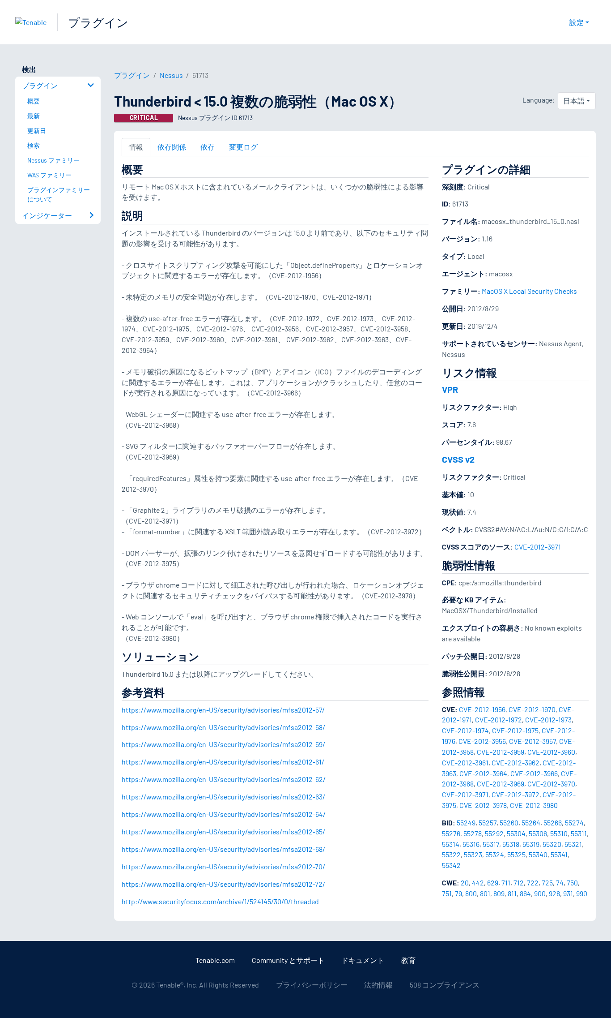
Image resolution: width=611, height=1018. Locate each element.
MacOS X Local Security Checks (529, 291)
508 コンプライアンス (444, 984)
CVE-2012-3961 (465, 762)
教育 (408, 960)
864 (525, 893)
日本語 (574, 100)
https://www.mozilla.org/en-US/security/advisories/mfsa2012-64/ (224, 814)
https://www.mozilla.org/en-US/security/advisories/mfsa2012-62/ (224, 779)
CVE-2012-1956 (482, 709)
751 (447, 893)
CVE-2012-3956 (482, 741)
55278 (472, 833)
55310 (559, 833)
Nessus (171, 75)
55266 (552, 822)
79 (458, 893)
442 (478, 882)
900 (540, 893)
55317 (491, 844)
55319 (530, 844)
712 (518, 882)
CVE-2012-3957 (532, 741)
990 (581, 893)
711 (505, 882)
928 (554, 893)
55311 (579, 833)
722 (533, 882)
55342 (451, 865)
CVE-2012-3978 (483, 805)
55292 (494, 833)
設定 (576, 22)
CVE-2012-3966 (534, 773)
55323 (473, 854)
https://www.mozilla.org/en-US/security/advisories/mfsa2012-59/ (223, 744)
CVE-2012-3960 (551, 751)
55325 (516, 854)
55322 (451, 854)
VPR (450, 389)
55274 (574, 822)
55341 (559, 854)
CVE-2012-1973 (548, 719)
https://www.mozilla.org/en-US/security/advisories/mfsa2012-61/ (223, 761)
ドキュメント (362, 960)
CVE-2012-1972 (498, 719)
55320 (552, 844)
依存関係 (171, 146)
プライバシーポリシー (312, 984)
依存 (207, 146)
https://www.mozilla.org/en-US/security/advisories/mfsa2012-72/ (223, 884)
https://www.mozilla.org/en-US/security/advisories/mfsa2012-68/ (223, 849)
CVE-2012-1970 (532, 709)
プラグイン (98, 22)
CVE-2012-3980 (534, 805)
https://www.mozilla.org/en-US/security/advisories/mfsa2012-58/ (223, 727)
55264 (531, 822)
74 (560, 882)
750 (572, 882)
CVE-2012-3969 (500, 783)
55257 (487, 822)
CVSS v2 (458, 459)
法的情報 (378, 984)
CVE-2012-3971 (537, 546)
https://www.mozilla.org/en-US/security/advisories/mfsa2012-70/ (223, 866)
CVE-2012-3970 (551, 783)
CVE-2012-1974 (465, 730)
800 (471, 893)
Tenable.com (215, 960)
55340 (538, 854)
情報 (136, 146)
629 (492, 882)
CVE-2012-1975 (515, 730)
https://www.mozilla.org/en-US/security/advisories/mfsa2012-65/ (223, 831)
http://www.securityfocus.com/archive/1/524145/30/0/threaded (220, 901)
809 (499, 893)
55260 (509, 822)
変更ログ (243, 146)
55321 (573, 844)
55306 (538, 833)
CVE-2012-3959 (500, 751)
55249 (466, 822)
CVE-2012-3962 (515, 762)
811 (512, 893)
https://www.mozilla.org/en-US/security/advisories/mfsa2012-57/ (223, 709)
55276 (451, 833)
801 (485, 893)
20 (465, 882)
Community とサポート (288, 960)
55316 (470, 844)
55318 (510, 844)
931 (568, 893)
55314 (450, 844)
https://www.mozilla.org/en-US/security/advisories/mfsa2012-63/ (223, 796)
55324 (494, 854)
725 (547, 882)
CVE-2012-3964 (483, 773)
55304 (516, 833)
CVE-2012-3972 (515, 794)
